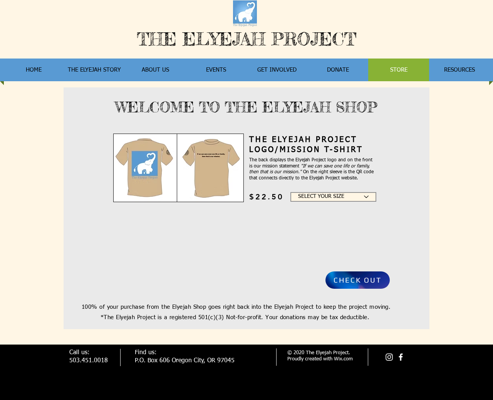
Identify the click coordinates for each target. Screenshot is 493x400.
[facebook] (401, 357)
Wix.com (343, 359)
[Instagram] (389, 357)
